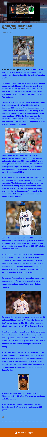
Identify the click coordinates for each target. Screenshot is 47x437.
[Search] (43, 4)
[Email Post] (3, 418)
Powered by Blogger (25, 433)
